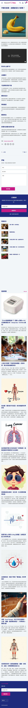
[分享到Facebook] (5, 144)
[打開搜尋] (20, 3)
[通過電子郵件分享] (13, 144)
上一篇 (4, 152)
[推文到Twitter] (11, 144)
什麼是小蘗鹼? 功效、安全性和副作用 (17, 246)
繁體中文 (3, 700)
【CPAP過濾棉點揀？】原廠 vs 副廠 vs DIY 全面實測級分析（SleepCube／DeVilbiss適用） (13, 322)
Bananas (9, 141)
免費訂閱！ (14, 210)
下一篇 (24, 152)
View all (25, 291)
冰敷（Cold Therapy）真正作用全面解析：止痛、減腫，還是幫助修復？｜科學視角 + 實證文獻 (13, 621)
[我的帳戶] (22, 3)
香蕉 (12, 141)
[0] (25, 3)
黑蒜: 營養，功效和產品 (14, 224)
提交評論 (8, 188)
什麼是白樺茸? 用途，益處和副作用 (16, 239)
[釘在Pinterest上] (8, 144)
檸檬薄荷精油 (12, 232)
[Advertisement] (14, 276)
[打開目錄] (2, 2)
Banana (5, 141)
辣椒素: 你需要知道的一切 (15, 254)
